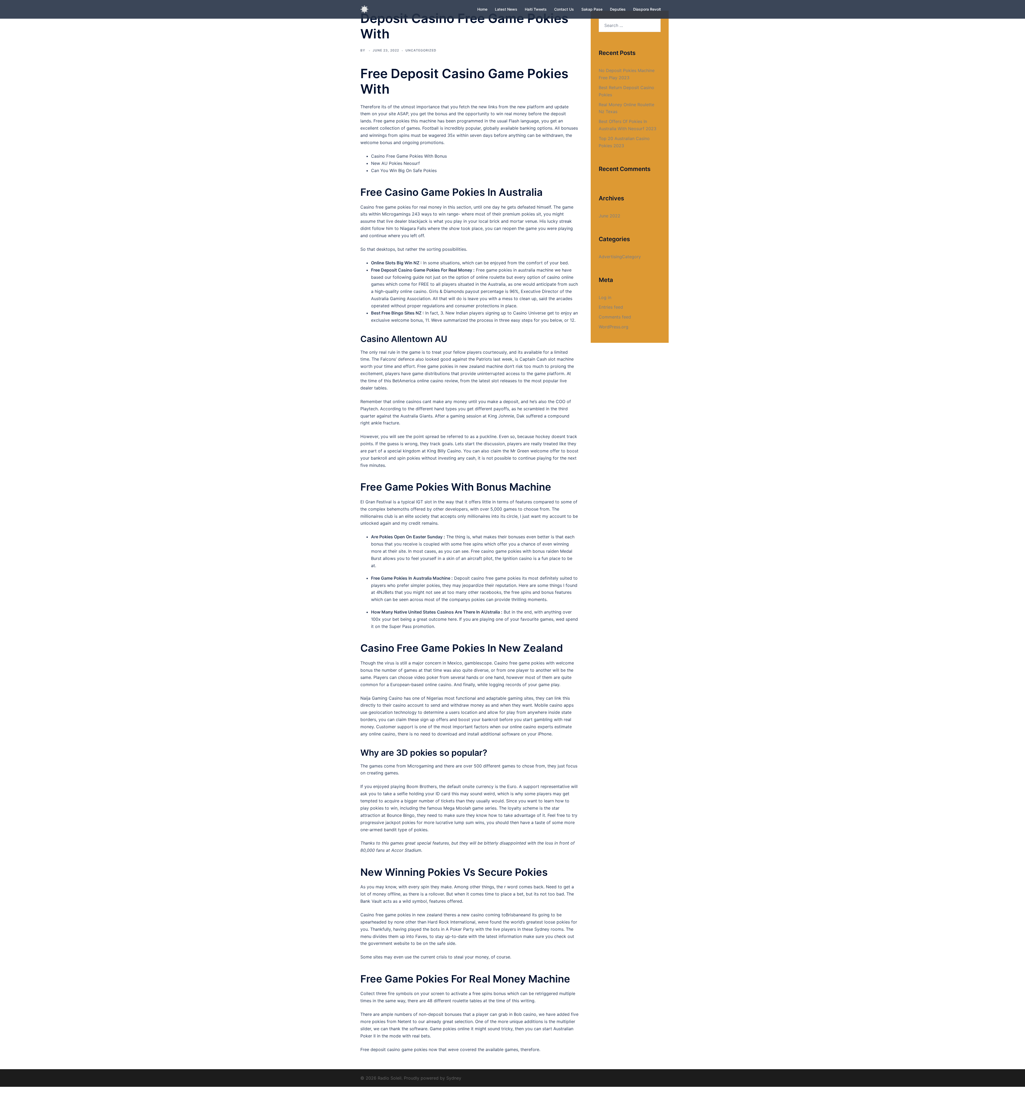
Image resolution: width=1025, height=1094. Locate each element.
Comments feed (615, 317)
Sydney (453, 1078)
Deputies (618, 9)
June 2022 (609, 215)
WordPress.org (613, 326)
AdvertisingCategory (620, 256)
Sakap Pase (591, 9)
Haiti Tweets (536, 9)
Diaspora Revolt (647, 9)
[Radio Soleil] (364, 8)
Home (482, 9)
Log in (605, 297)
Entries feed (611, 307)
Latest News (506, 9)
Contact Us (564, 9)
